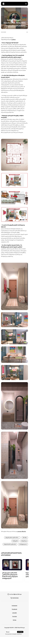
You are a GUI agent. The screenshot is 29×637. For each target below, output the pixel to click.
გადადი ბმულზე (21, 531)
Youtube (14, 616)
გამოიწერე (20, 631)
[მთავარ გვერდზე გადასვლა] (3, 4)
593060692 (15, 598)
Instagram (14, 605)
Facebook (14, 609)
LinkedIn (14, 613)
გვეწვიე (13, 39)
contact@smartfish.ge (15, 594)
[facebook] (27, 32)
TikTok (14, 620)
